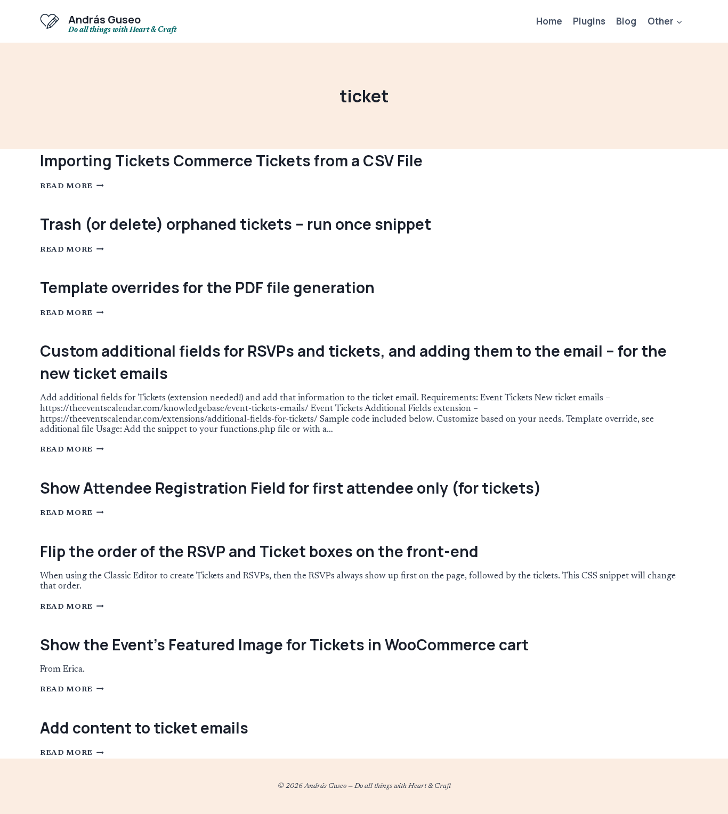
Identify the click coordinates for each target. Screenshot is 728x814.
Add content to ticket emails (144, 728)
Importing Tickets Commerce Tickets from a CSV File (231, 160)
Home (549, 21)
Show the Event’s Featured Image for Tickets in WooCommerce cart (284, 644)
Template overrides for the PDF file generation (207, 287)
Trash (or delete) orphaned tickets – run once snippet (235, 224)
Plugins (589, 21)
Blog (626, 21)
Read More (72, 186)
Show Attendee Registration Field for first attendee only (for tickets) (290, 488)
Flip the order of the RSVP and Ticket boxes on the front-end (259, 551)
